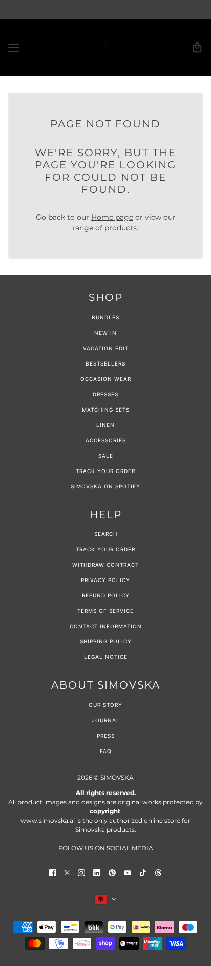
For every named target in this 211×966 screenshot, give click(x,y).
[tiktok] (143, 872)
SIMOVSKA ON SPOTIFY (105, 486)
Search (105, 534)
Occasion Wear (105, 379)
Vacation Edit (106, 348)
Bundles (105, 317)
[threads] (158, 872)
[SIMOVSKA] (105, 47)
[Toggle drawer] (13, 48)
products (120, 227)
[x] (67, 872)
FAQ (106, 751)
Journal (106, 720)
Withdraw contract (105, 565)
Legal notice (106, 657)
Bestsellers (105, 363)
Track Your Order (105, 471)
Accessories (106, 440)
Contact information (106, 626)
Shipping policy (106, 641)
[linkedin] (96, 872)
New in (105, 333)
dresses (105, 394)
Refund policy (106, 595)
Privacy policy (105, 580)
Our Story (105, 705)
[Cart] (197, 47)
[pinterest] (112, 872)
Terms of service (105, 611)
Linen (105, 425)
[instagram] (81, 872)
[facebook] (52, 872)
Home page (112, 217)
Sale (105, 456)
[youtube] (127, 872)
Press (106, 736)
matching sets (106, 409)
